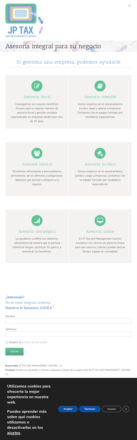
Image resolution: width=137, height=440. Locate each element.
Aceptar (68, 409)
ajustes (13, 433)
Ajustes (111, 409)
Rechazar (90, 409)
